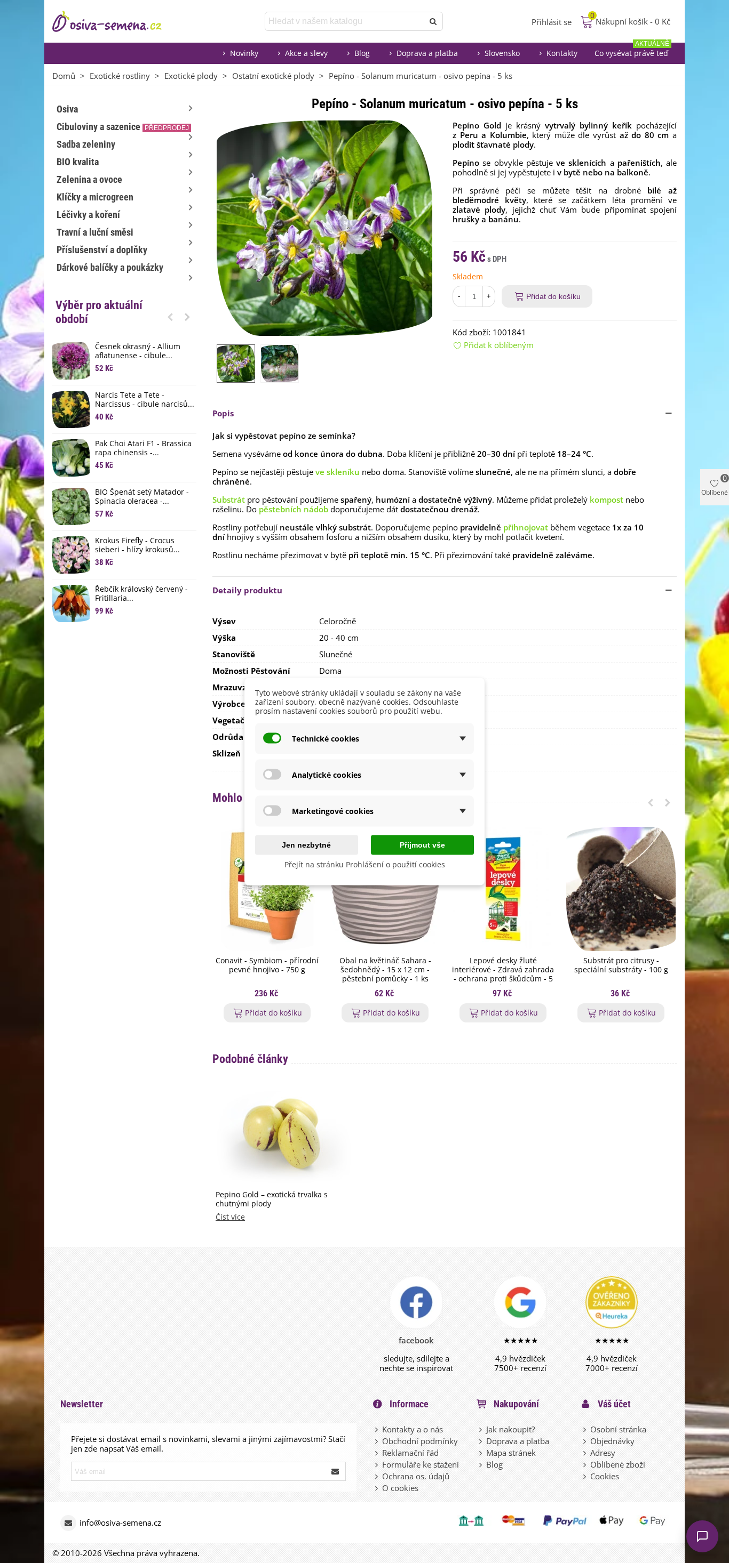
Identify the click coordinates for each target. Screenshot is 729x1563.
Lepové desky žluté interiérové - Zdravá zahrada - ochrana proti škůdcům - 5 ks (503, 974)
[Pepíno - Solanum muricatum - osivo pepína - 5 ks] (324, 227)
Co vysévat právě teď (632, 50)
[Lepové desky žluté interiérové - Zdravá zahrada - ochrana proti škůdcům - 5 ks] (503, 889)
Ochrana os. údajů (415, 1476)
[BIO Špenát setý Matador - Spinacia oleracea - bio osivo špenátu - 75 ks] (71, 506)
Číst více (230, 1217)
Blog (362, 53)
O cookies (400, 1488)
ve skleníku (337, 471)
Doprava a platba (427, 53)
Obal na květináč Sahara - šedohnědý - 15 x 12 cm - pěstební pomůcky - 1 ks (385, 969)
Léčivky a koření (88, 214)
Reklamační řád (410, 1452)
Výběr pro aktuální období (99, 312)
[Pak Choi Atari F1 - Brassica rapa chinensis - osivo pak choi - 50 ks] (71, 458)
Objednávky (612, 1441)
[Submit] (335, 1471)
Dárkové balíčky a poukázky (110, 267)
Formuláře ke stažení (420, 1464)
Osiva (67, 109)
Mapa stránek (511, 1452)
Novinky (244, 53)
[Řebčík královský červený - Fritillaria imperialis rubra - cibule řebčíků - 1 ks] (71, 603)
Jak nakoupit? (510, 1429)
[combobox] (345, 21)
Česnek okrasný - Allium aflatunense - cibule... (137, 351)
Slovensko (502, 53)
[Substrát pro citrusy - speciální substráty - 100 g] (621, 889)
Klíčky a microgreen (95, 197)
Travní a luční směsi (95, 232)
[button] (170, 317)
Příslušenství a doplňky (102, 249)
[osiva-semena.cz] (116, 21)
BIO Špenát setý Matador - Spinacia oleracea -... (142, 497)
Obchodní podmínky (420, 1441)
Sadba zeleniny (86, 144)
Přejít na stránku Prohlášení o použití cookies (364, 864)
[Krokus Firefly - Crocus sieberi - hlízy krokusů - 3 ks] (71, 555)
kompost (606, 499)
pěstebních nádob (293, 509)
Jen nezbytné (306, 845)
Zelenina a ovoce (89, 179)
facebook (416, 1340)
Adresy (602, 1452)
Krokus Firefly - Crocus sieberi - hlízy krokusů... (137, 545)
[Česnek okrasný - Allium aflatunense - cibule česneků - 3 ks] (71, 361)
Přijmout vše (422, 845)
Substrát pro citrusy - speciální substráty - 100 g (621, 965)
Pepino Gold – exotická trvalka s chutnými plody (272, 1199)
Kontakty (561, 53)
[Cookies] (585, 1476)
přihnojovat (525, 527)
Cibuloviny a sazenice (123, 126)
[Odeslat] (433, 21)
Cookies (604, 1476)
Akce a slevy (306, 53)
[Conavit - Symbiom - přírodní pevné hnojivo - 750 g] (267, 889)
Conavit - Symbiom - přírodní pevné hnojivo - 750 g (267, 965)
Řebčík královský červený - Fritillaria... (141, 594)
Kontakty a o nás (412, 1429)
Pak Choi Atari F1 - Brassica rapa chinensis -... (143, 448)
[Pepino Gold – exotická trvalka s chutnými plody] (282, 1135)
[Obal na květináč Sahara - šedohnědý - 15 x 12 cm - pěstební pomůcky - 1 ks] (385, 889)
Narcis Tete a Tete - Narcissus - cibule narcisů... (144, 400)
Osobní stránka (618, 1429)
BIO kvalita (78, 161)
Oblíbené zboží (617, 1464)
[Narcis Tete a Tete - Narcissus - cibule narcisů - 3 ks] (71, 409)
